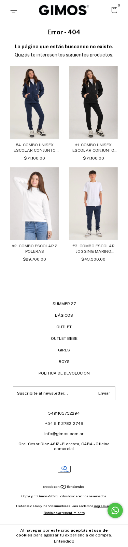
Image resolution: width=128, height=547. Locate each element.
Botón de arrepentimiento (64, 513)
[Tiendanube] (64, 487)
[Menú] (14, 10)
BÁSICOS (64, 315)
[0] (113, 11)
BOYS (64, 361)
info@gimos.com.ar (64, 433)
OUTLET (64, 327)
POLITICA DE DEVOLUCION (64, 373)
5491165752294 (64, 413)
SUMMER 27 (64, 303)
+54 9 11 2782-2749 (64, 423)
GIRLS (64, 350)
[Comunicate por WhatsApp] (115, 510)
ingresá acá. (103, 506)
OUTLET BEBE (64, 338)
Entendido (64, 541)
